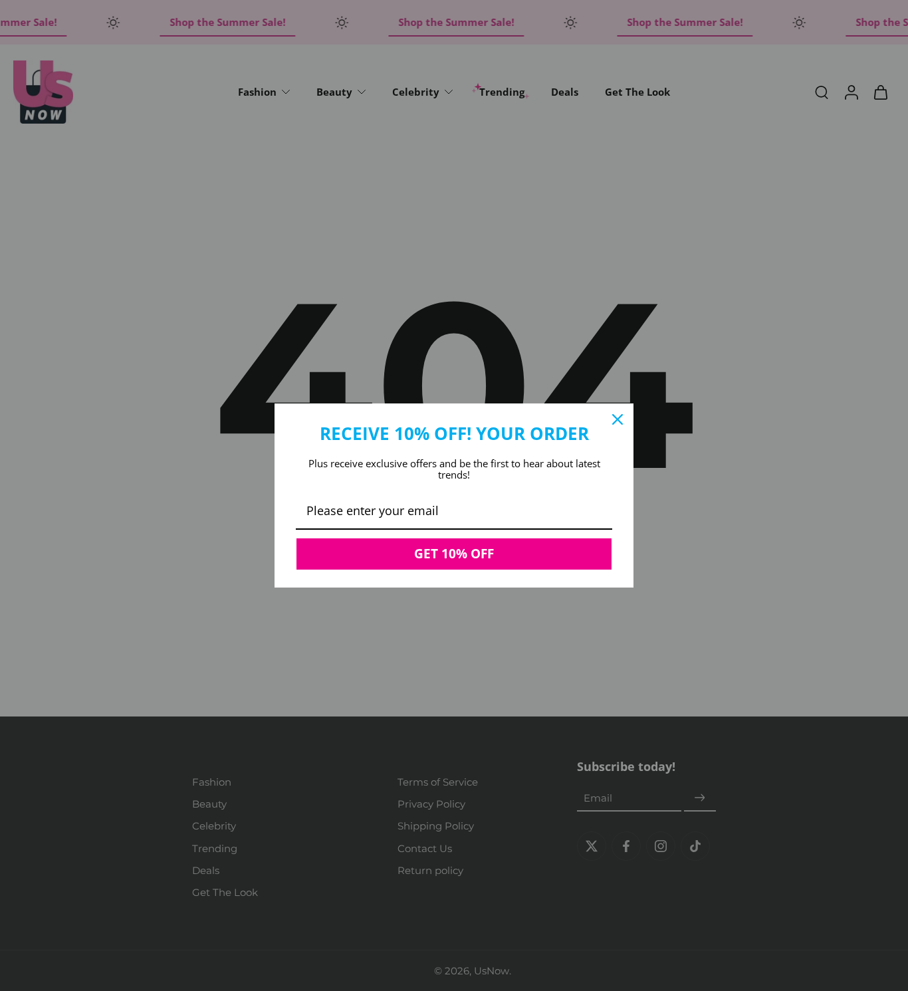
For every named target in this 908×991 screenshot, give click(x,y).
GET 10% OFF (454, 553)
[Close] (617, 419)
